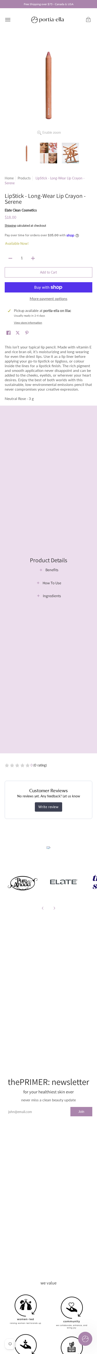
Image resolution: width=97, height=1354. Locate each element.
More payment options (48, 298)
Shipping (10, 225)
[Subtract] (10, 258)
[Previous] (43, 908)
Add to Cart (48, 272)
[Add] (33, 258)
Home (9, 178)
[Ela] (63, 882)
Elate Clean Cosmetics (21, 210)
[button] (88, 19)
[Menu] (7, 19)
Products (24, 178)
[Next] (54, 908)
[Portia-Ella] (47, 20)
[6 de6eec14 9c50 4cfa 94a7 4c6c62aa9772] (23, 882)
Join (81, 1112)
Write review (48, 807)
